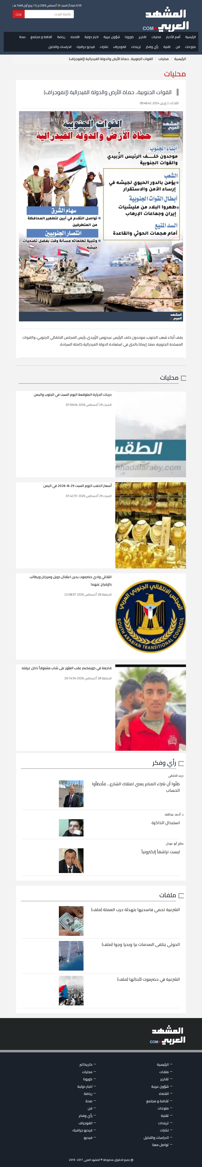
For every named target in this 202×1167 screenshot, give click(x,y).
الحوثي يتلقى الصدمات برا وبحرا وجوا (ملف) (141, 944)
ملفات (167, 895)
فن (178, 47)
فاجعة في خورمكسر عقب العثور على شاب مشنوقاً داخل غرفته (67, 668)
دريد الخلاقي (176, 775)
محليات (156, 37)
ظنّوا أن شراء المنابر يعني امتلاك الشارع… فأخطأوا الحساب (136, 787)
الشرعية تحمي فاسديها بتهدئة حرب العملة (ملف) (135, 910)
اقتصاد (75, 37)
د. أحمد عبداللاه (174, 814)
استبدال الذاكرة (166, 823)
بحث (18, 14)
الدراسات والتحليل (59, 47)
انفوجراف (119, 47)
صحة (22, 37)
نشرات (104, 47)
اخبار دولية (91, 37)
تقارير (143, 37)
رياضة (61, 37)
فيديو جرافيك (85, 47)
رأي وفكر (152, 47)
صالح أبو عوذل (175, 843)
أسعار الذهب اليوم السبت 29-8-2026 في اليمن (77, 485)
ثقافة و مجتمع (41, 37)
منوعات (190, 47)
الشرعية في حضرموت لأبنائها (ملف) (148, 979)
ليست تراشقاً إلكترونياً (160, 852)
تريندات (136, 47)
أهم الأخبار (173, 37)
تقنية (167, 47)
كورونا (129, 37)
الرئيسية (190, 37)
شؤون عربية (111, 37)
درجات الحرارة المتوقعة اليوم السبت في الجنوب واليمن (73, 394)
